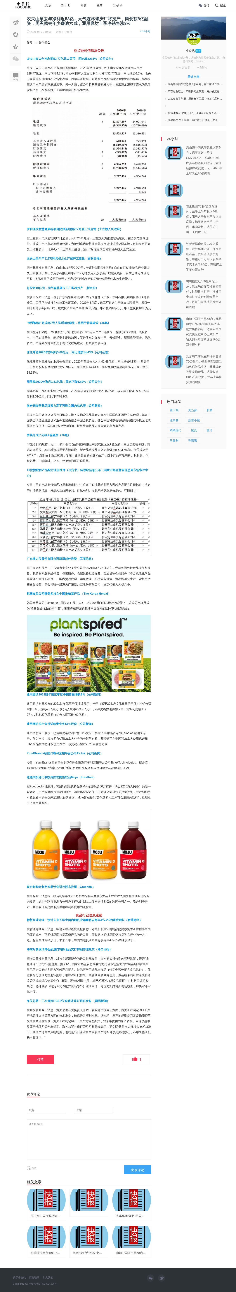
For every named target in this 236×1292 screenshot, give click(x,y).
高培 (209, 430)
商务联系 (34, 1277)
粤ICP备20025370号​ (46, 1284)
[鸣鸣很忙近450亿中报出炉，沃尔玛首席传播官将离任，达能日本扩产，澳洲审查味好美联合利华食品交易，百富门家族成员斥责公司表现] (89, 1236)
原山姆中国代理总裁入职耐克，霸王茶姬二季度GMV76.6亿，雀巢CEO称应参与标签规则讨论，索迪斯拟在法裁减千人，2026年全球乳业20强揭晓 (195, 84)
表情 (34, 1168)
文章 (48, 5)
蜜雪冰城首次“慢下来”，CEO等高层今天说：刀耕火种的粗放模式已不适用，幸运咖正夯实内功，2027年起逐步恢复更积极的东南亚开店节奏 (195, 112)
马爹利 (174, 440)
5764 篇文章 (183, 67)
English (118, 5)
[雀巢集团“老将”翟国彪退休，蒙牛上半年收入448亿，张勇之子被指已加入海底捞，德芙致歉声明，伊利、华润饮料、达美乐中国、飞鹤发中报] (131, 1199)
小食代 (68, 31)
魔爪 (194, 430)
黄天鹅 (174, 410)
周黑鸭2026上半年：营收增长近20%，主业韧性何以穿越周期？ (195, 120)
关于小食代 (19, 1277)
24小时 (65, 5)
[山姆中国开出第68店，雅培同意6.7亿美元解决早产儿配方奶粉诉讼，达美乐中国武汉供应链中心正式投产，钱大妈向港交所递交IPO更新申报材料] (131, 1236)
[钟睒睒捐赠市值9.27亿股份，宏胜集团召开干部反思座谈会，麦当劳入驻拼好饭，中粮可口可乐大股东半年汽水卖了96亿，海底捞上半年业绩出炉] (46, 1236)
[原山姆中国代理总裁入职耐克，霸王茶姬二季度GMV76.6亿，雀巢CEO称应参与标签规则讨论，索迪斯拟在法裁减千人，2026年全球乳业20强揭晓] (46, 1199)
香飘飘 (192, 440)
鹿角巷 (174, 420)
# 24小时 (145, 31)
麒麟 (209, 410)
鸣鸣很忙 (175, 430)
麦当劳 (192, 410)
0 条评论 (202, 67)
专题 (83, 5)
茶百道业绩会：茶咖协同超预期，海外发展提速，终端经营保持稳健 (195, 91)
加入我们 (48, 1277)
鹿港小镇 (194, 420)
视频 (100, 5)
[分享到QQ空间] (15, 51)
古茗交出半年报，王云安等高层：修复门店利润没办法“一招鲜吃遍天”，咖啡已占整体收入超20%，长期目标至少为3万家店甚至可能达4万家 (195, 98)
